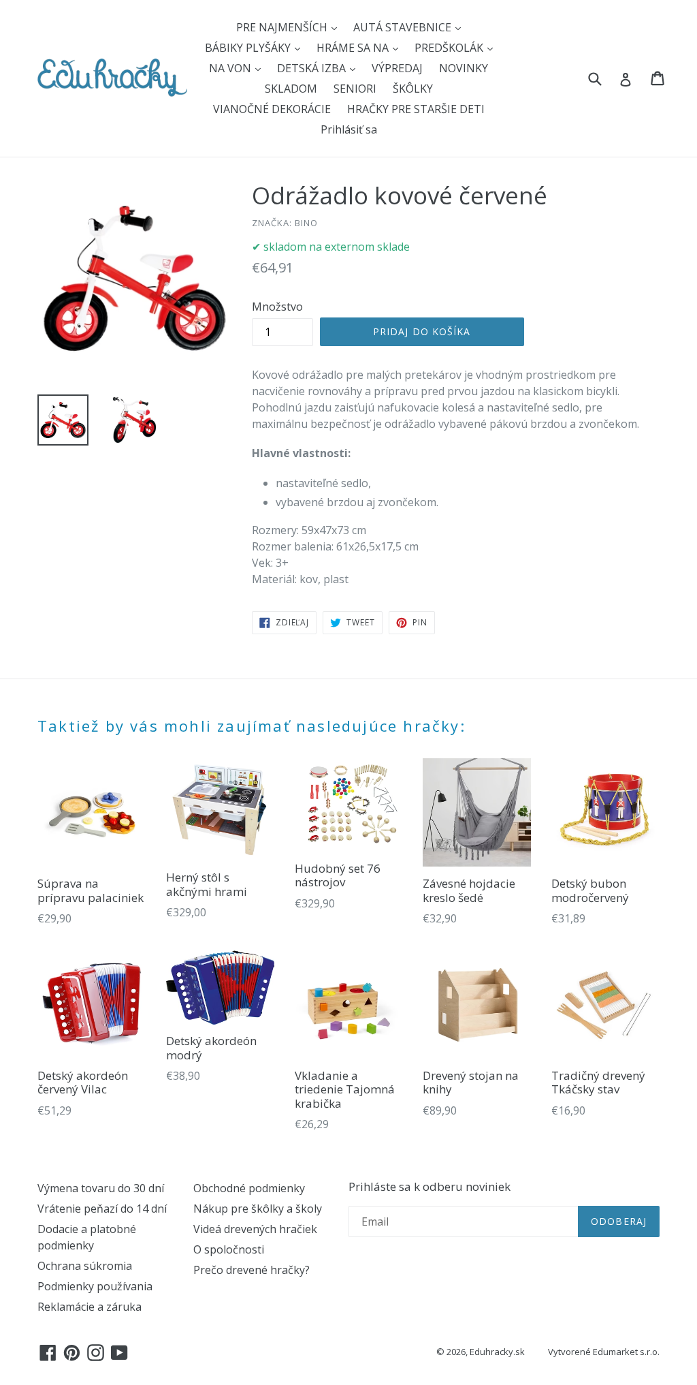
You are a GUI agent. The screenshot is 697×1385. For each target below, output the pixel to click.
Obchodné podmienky (249, 1188)
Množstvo (277, 306)
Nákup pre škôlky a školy (257, 1208)
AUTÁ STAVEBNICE (403, 27)
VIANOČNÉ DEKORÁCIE (272, 109)
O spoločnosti (228, 1249)
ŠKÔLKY (413, 88)
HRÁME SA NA (354, 47)
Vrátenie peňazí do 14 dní (102, 1208)
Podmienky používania (94, 1286)
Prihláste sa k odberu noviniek (429, 1187)
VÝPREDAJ (397, 68)
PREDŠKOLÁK (450, 47)
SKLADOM (291, 88)
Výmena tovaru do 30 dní (100, 1188)
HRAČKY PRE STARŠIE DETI (416, 109)
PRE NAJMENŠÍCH (283, 27)
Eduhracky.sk (497, 1351)
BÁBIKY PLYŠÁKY (249, 47)
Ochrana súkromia (84, 1265)
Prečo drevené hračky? (251, 1269)
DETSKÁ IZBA (312, 68)
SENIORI (355, 88)
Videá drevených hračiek (255, 1228)
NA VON (231, 68)
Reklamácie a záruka (89, 1306)
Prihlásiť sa (349, 129)
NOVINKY (463, 68)
